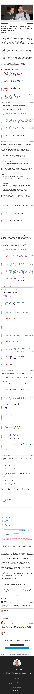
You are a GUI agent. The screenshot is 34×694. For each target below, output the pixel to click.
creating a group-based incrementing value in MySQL (11, 37)
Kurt (5, 601)
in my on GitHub (14, 47)
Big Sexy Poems (8, 689)
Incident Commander (24, 689)
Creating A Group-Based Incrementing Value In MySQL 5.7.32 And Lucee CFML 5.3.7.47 (17, 589)
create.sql (2, 102)
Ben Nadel (4, 32)
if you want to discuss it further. (17, 648)
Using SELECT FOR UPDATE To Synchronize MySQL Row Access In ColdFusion (15, 586)
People (10, 685)
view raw (31, 102)
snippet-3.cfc (3, 286)
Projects (17, 683)
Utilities (14, 685)
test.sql (2, 507)
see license (27, 654)
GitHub (9, 102)
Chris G (6, 622)
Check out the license (18, 575)
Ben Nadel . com (4, 1)
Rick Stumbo (22, 21)
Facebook (21, 680)
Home (5, 683)
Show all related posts (29, 593)
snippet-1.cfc (3, 141)
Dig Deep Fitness (15, 689)
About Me (21, 683)
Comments (17, 33)
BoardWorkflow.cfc (3, 370)
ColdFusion (11, 33)
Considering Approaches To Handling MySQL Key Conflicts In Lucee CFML (14, 588)
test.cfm (2, 455)
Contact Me (26, 683)
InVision (22, 39)
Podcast (12, 683)
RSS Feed (22, 685)
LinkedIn (16, 680)
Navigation (31, 1)
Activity (8, 683)
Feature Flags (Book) (17, 690)
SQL (14, 33)
